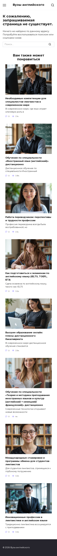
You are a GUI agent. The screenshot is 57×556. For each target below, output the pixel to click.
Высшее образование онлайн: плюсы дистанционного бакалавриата (24, 335)
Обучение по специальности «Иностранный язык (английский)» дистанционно (27, 161)
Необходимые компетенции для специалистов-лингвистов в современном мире (25, 101)
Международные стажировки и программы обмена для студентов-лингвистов (27, 461)
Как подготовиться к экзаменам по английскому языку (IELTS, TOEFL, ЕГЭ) (27, 276)
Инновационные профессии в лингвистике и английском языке (26, 519)
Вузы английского (28, 5)
